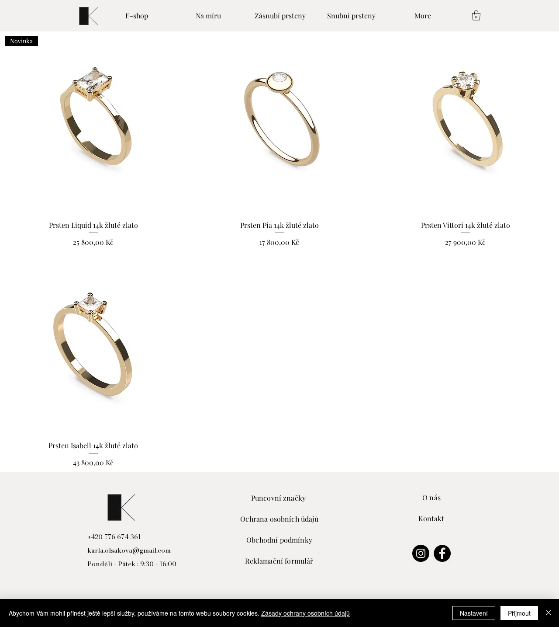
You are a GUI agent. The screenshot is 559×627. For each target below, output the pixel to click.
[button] (476, 15)
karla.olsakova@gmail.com (129, 550)
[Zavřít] (548, 613)
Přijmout (519, 613)
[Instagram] (420, 553)
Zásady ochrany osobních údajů (305, 613)
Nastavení (474, 613)
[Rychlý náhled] (279, 124)
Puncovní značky (279, 497)
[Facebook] (442, 553)
